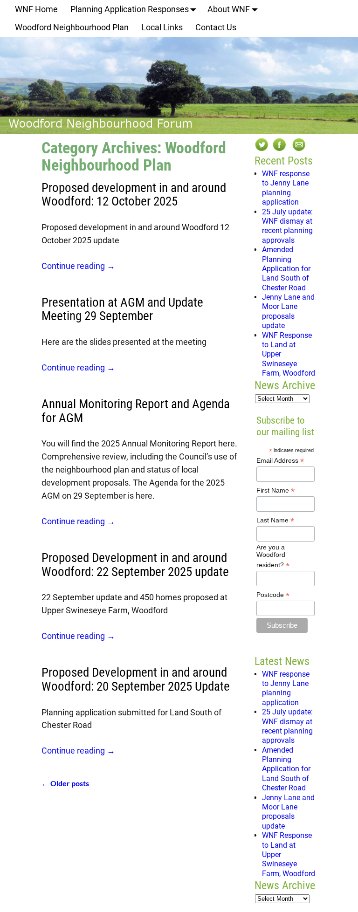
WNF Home (36, 9)
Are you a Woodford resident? (272, 556)
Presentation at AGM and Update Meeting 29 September (122, 309)
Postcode (272, 594)
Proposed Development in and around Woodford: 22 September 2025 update (135, 564)
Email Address (280, 460)
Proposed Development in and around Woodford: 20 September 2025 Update (135, 679)
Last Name (275, 520)
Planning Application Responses (129, 9)
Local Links (162, 27)
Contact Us (215, 27)
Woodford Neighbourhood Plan (72, 27)
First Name (275, 490)
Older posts (65, 783)
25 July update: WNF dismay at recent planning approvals (287, 226)
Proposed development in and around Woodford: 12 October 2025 (133, 194)
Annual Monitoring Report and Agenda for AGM (135, 411)
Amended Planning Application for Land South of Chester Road (286, 268)
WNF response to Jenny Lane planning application (286, 187)
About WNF (228, 9)
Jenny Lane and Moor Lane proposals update (288, 311)
